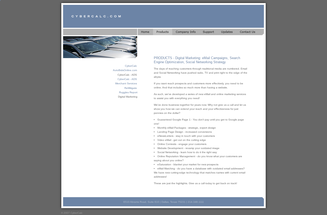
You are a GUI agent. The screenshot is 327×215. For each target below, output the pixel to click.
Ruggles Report (128, 92)
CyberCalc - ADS (127, 79)
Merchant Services (126, 83)
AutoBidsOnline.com (125, 70)
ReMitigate (130, 88)
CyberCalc (131, 65)
